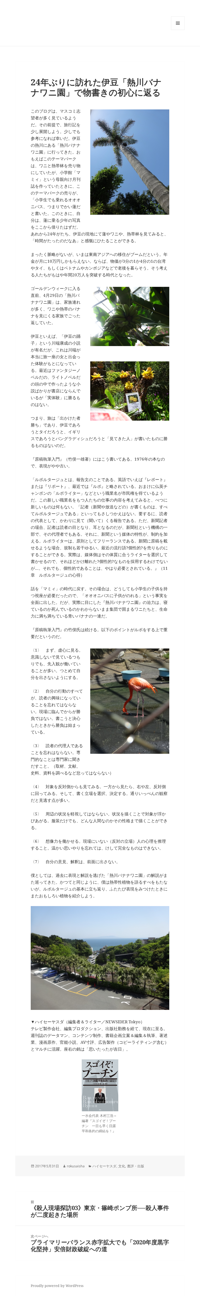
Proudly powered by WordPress (57, 1285)
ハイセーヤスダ (104, 1166)
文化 (121, 1166)
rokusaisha (76, 1166)
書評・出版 (135, 1166)
